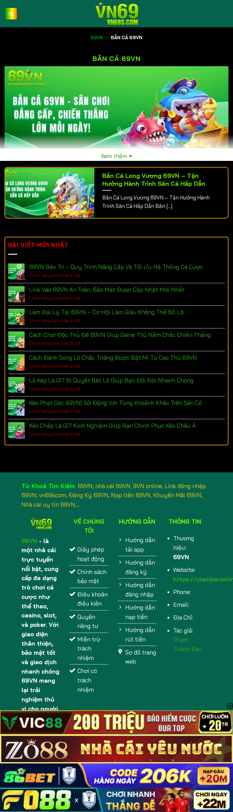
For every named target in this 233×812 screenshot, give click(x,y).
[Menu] (11, 14)
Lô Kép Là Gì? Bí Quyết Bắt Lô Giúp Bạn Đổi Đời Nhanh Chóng (111, 380)
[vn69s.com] (116, 13)
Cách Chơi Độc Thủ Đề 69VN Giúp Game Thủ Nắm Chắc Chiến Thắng (120, 334)
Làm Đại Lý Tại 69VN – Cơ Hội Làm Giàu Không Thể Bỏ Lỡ (106, 312)
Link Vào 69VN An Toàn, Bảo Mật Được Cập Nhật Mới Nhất (106, 289)
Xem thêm (114, 156)
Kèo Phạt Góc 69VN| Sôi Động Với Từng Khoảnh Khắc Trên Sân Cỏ (115, 402)
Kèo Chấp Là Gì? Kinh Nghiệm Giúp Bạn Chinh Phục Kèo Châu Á (112, 425)
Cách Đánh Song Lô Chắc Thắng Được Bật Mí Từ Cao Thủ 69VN (113, 357)
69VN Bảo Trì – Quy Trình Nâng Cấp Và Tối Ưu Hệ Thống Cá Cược (116, 266)
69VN (97, 37)
